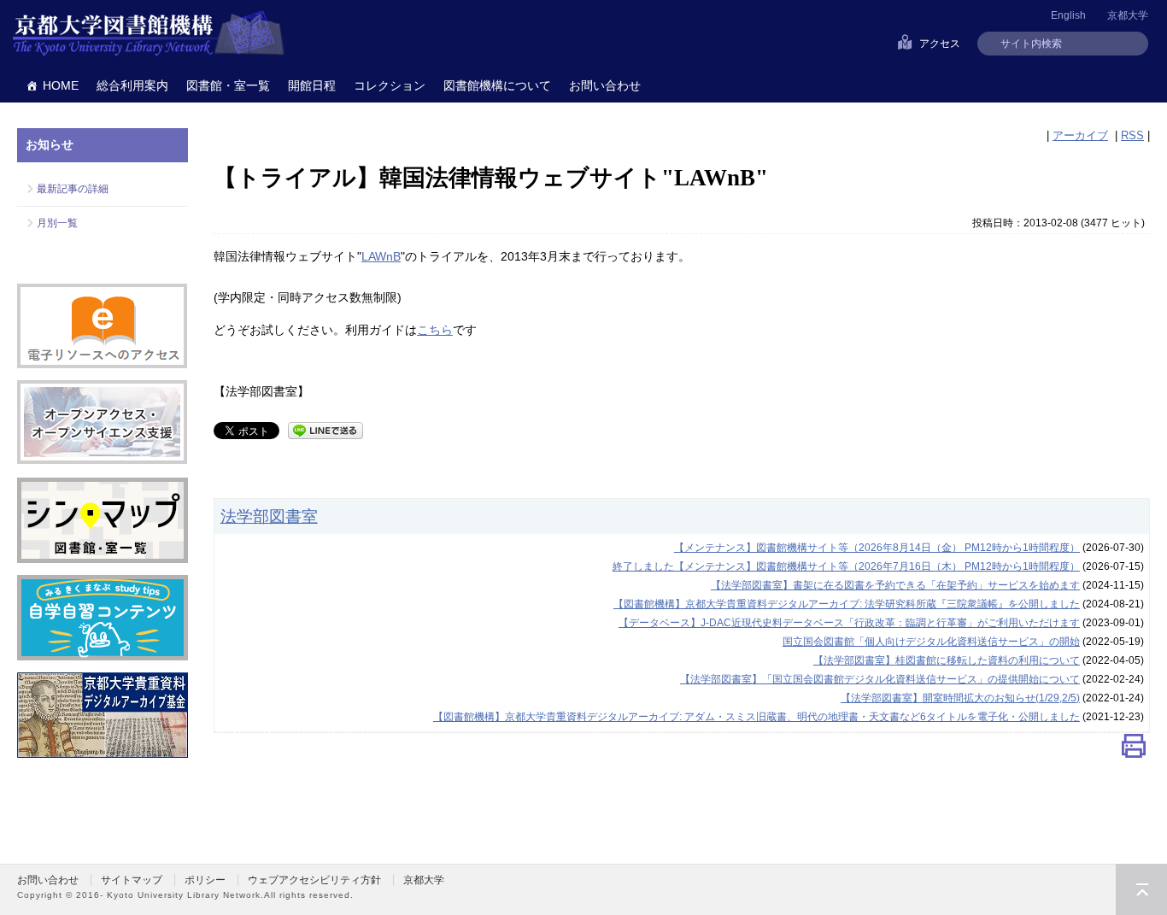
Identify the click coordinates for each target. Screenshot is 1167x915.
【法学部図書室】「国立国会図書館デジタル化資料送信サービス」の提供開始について (880, 679)
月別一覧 (57, 223)
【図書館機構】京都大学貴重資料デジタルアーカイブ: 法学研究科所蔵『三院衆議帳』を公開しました (846, 604)
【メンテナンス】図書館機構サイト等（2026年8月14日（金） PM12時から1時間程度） (877, 548)
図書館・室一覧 (228, 85)
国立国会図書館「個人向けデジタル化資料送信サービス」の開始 (931, 642)
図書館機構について (497, 85)
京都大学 (1127, 15)
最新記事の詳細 (72, 189)
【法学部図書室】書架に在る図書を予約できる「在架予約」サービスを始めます (895, 585)
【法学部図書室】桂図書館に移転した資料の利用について (946, 660)
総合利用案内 (132, 85)
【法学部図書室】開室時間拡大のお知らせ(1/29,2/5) (960, 698)
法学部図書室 (269, 516)
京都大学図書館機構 (148, 34)
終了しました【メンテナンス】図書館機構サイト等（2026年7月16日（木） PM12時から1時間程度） (846, 566)
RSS (1132, 135)
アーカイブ (1080, 135)
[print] (1133, 749)
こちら (435, 330)
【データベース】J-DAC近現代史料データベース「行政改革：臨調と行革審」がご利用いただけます (849, 623)
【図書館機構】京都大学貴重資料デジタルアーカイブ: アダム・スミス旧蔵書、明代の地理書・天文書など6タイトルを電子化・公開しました (756, 717)
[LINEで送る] (325, 429)
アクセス (939, 44)
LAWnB (381, 256)
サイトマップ (131, 880)
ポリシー (205, 880)
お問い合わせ (605, 85)
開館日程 (312, 85)
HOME (61, 85)
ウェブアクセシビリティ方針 (314, 880)
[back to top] (1141, 889)
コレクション (389, 85)
